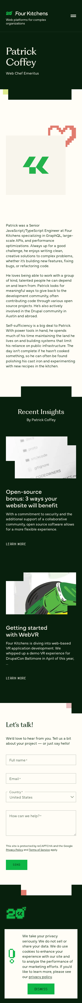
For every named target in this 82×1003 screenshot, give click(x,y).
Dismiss (41, 989)
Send (16, 864)
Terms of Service (39, 849)
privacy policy (40, 976)
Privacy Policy (14, 849)
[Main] (73, 16)
